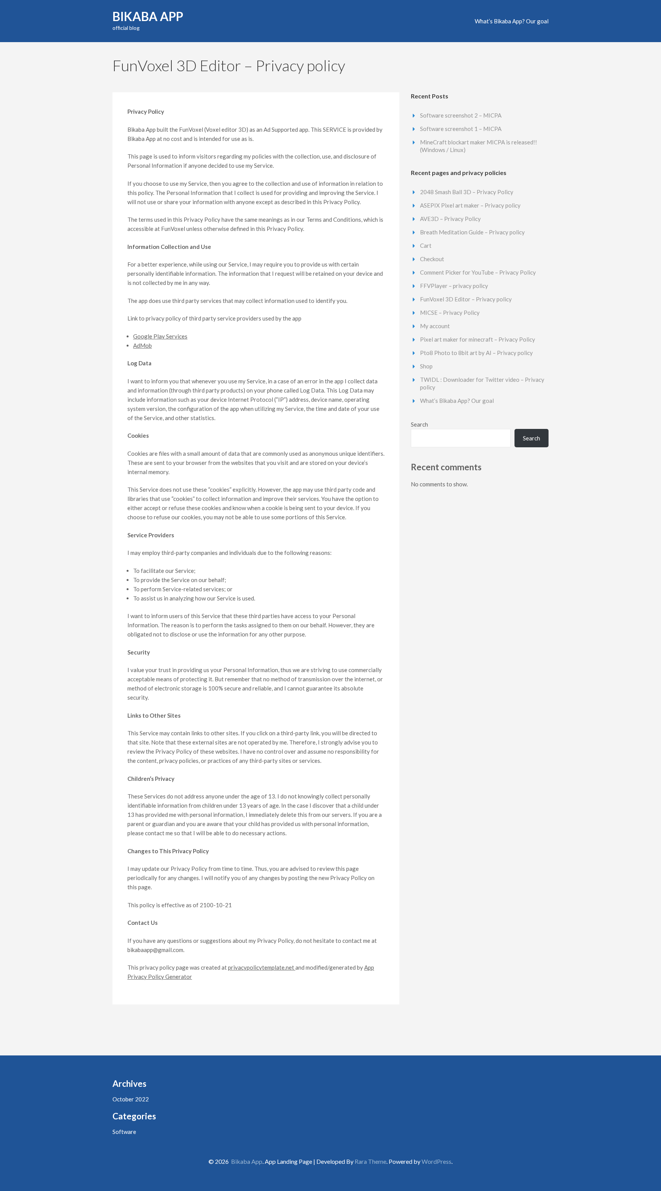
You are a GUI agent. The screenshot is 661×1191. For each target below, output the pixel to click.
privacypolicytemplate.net (261, 967)
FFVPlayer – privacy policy (454, 285)
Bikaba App (147, 16)
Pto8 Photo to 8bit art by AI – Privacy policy (476, 352)
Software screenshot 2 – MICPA (460, 115)
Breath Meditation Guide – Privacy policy (472, 232)
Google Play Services (160, 336)
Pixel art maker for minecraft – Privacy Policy (477, 339)
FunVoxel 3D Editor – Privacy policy (466, 299)
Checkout (432, 258)
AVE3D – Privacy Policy (450, 218)
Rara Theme (370, 1161)
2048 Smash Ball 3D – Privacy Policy (466, 191)
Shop (426, 366)
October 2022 (130, 1099)
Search (419, 424)
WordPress (436, 1161)
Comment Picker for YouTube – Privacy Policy (478, 272)
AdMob (142, 345)
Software (124, 1131)
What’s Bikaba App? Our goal (512, 21)
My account (435, 325)
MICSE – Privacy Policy (450, 312)
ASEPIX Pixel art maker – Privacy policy (470, 205)
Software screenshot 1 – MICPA (460, 128)
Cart (425, 245)
